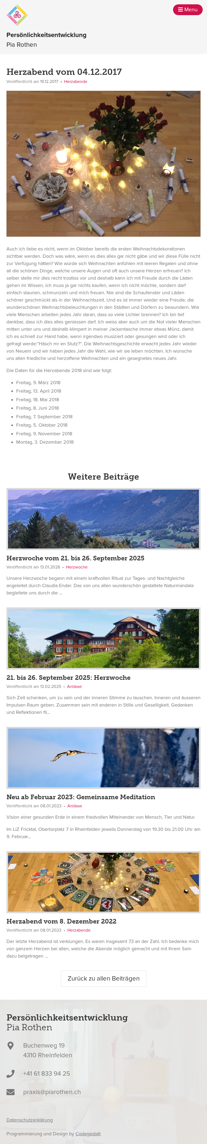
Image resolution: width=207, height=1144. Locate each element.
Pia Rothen (46, 40)
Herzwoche (77, 567)
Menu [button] (190, 9)
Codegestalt (88, 1134)
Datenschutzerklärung (29, 1120)
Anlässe (74, 686)
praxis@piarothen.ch (52, 1092)
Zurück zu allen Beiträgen (104, 978)
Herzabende (75, 81)
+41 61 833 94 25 (46, 1074)
